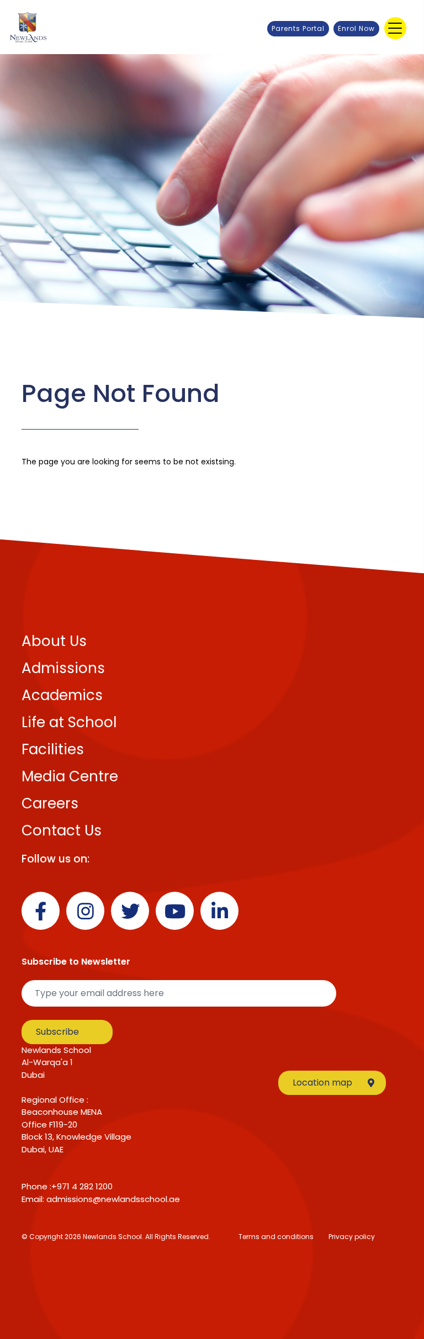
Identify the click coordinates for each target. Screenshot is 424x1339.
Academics (62, 695)
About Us (54, 641)
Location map (322, 1082)
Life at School (69, 722)
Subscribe (57, 1031)
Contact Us (62, 830)
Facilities (53, 749)
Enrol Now (356, 28)
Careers (50, 803)
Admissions (63, 668)
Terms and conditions (276, 1236)
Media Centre (70, 776)
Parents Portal (298, 28)
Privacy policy (351, 1236)
